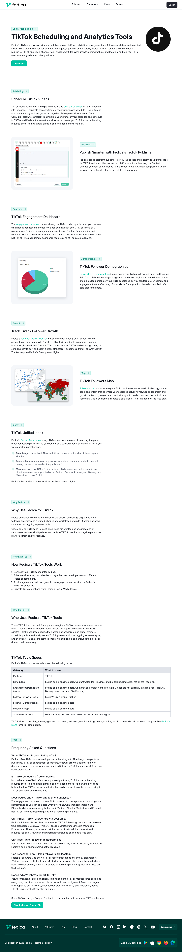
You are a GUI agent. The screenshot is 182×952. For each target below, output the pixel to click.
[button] (168, 927)
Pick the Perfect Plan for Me (27, 905)
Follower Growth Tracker (34, 338)
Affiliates (49, 927)
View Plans (19, 63)
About (35, 927)
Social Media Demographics (94, 274)
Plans (107, 4)
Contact (119, 4)
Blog (74, 927)
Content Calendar (73, 106)
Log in (172, 5)
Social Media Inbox (31, 440)
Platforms (91, 4)
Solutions (76, 4)
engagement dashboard (28, 224)
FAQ (63, 927)
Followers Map (87, 388)
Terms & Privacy (43, 942)
